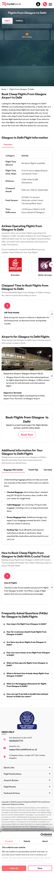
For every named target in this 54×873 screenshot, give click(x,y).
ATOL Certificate (37, 831)
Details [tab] (27, 841)
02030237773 (16, 740)
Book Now (27, 434)
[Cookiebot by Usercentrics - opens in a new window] (40, 835)
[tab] (8, 145)
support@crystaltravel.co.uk (23, 749)
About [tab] (45, 841)
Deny (40, 868)
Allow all (14, 868)
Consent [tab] (9, 841)
